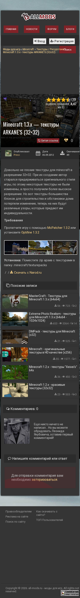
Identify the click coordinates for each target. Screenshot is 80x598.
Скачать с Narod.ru (28, 272)
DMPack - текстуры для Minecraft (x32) (52, 333)
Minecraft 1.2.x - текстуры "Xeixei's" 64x (53, 368)
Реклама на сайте (17, 516)
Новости (31, 29)
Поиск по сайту (15, 521)
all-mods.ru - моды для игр (45, 588)
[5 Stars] (68, 99)
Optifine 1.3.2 (30, 232)
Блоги (70, 29)
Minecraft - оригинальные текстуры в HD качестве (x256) (50, 350)
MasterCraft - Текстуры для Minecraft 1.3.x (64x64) (48, 297)
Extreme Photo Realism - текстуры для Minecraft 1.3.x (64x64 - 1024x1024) (52, 317)
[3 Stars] (58, 99)
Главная (11, 29)
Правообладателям (19, 511)
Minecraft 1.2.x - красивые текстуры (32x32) (47, 386)
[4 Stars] (63, 99)
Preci (17, 155)
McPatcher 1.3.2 (58, 228)
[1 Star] (48, 99)
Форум (51, 29)
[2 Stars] (53, 99)
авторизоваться (44, 480)
